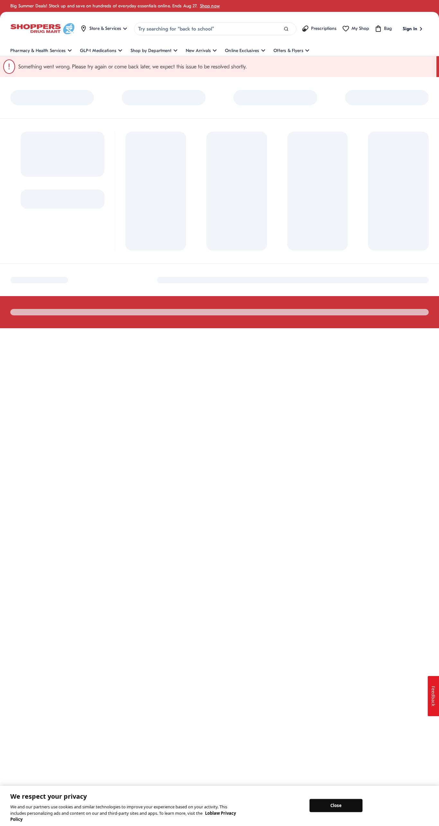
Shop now (210, 6)
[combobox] (215, 28)
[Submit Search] (286, 29)
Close (336, 805)
